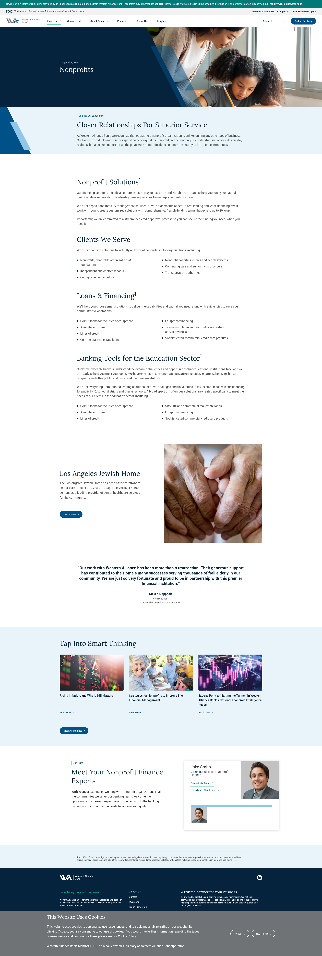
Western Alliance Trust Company (270, 11)
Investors (134, 901)
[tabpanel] (231, 780)
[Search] (283, 21)
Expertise (52, 21)
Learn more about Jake (203, 790)
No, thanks (262, 933)
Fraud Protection (138, 907)
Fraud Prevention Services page (285, 3)
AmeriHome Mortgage (304, 11)
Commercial (74, 21)
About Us (142, 21)
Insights (161, 21)
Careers (133, 896)
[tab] (199, 815)
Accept (238, 933)
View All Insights (73, 730)
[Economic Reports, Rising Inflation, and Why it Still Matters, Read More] (92, 685)
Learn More (70, 514)
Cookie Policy (127, 936)
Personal (122, 21)
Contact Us (269, 21)
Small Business (99, 21)
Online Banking (303, 21)
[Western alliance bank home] (23, 20)
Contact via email (200, 783)
